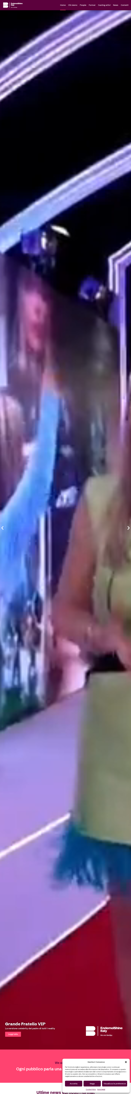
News (115, 5)
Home (63, 5)
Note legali (101, 1089)
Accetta (73, 1083)
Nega (92, 1083)
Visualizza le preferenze (114, 1083)
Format (92, 5)
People (83, 5)
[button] (126, 1062)
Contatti (124, 5)
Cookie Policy (91, 1089)
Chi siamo (72, 5)
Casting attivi (104, 5)
